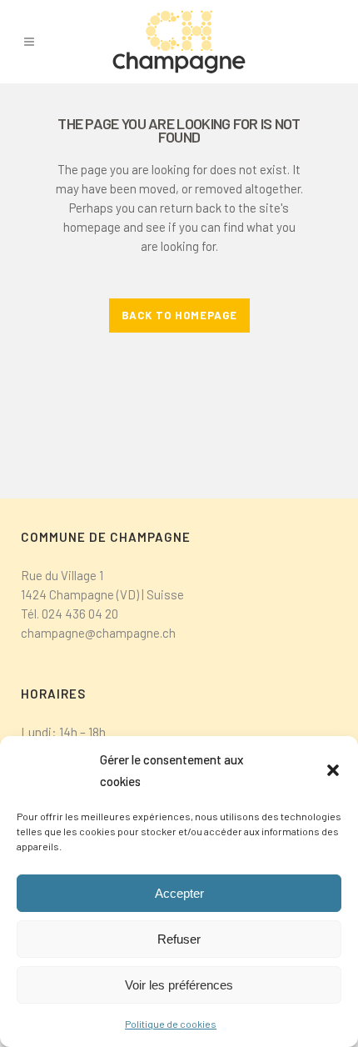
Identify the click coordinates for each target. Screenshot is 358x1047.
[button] (333, 770)
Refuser (179, 939)
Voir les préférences (179, 985)
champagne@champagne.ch (98, 632)
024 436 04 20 (80, 613)
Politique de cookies (170, 1023)
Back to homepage (179, 315)
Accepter (179, 893)
